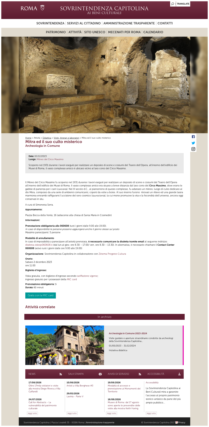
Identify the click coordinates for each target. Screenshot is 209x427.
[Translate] (180, 3)
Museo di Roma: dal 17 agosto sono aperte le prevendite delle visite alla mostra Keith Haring (124, 405)
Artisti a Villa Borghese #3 (80, 385)
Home (28, 138)
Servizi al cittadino (84, 23)
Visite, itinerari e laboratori (66, 138)
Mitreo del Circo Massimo (50, 159)
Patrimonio (56, 32)
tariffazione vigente (87, 275)
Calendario (153, 32)
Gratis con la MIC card (40, 295)
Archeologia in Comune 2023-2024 (128, 333)
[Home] (104, 10)
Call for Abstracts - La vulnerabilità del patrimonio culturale (43, 405)
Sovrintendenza (50, 23)
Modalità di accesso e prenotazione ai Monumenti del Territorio (124, 388)
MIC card (72, 279)
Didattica (47, 138)
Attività (75, 32)
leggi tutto (32, 413)
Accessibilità (152, 382)
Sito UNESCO (94, 32)
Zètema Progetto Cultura (112, 253)
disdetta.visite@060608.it (39, 244)
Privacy (181, 422)
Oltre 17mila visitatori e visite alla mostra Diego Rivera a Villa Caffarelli (44, 388)
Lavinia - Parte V (75, 396)
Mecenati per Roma (124, 32)
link (181, 361)
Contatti (165, 23)
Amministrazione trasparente (129, 23)
